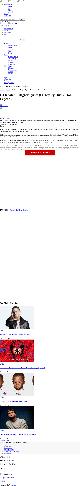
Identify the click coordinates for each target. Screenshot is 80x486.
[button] (5, 21)
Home (2, 90)
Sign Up (13, 485)
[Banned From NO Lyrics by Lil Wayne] (17, 395)
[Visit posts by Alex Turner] (5, 117)
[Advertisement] (40, 184)
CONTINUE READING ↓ (40, 153)
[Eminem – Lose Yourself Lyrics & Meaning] (17, 328)
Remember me (7, 474)
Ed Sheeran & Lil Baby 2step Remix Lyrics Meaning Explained (22, 368)
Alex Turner (4, 106)
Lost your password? (7, 477)
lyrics (16, 210)
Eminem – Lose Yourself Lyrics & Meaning (15, 334)
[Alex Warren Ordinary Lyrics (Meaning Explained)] (17, 429)
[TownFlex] (12, 1)
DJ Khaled (10, 210)
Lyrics (8, 90)
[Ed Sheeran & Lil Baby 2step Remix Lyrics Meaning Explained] (17, 362)
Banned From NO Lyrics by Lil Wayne (14, 401)
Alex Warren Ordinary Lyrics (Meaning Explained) (18, 434)
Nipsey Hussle (23, 210)
